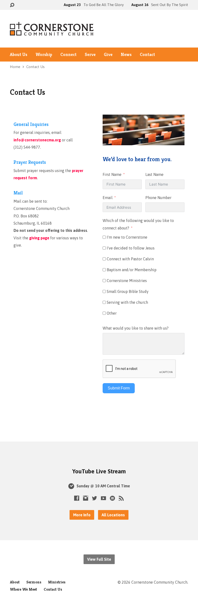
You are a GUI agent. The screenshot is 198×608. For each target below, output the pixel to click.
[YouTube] (103, 498)
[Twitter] (94, 498)
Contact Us (35, 67)
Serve (90, 54)
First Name (112, 174)
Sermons (33, 582)
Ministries (56, 582)
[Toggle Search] (12, 5)
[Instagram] (85, 498)
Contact (147, 54)
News (126, 54)
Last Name (154, 174)
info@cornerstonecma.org (37, 140)
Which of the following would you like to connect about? (138, 224)
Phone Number (158, 197)
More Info (82, 515)
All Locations (113, 515)
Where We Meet (23, 589)
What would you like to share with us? (136, 328)
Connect (68, 54)
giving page (39, 238)
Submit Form (119, 388)
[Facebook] (76, 498)
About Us (18, 54)
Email (108, 197)
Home (15, 67)
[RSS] (121, 498)
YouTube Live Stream (99, 471)
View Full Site (99, 559)
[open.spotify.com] (112, 498)
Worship (43, 54)
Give (108, 54)
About (15, 582)
